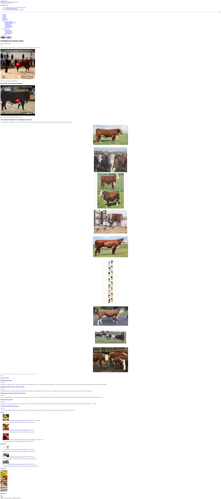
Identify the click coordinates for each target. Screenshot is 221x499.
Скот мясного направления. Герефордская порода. (27, 47)
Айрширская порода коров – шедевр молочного (12, 386)
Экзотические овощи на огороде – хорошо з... (15, 9)
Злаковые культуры (9, 21)
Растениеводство (8, 31)
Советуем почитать (9, 32)
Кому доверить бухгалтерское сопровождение (18, 456)
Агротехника (7, 29)
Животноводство (8, 30)
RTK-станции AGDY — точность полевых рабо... (16, 7)
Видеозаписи (3, 493)
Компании (5, 18)
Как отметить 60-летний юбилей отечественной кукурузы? (20, 420)
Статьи (4, 28)
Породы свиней (8, 25)
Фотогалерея (5, 19)
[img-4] (3, 491)
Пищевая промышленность (10, 22)
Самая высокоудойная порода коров (9, 406)
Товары (4, 17)
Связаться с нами (3, 0)
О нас (4, 34)
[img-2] (3, 480)
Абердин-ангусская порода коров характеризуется (13, 393)
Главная (4, 14)
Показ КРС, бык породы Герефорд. (9, 47)
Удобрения (7, 27)
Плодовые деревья (8, 23)
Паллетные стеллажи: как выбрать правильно (18, 464)
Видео (4, 20)
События (4, 16)
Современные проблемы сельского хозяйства (18, 430)
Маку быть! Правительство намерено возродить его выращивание (22, 439)
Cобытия (2, 412)
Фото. (39, 47)
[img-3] (3, 485)
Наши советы (7, 33)
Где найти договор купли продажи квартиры (18, 449)
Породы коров (8, 24)
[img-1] (3, 474)
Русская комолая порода (6, 399)
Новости (4, 15)
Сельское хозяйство (9, 26)
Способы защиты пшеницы (11, 8)
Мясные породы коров (6, 380)
